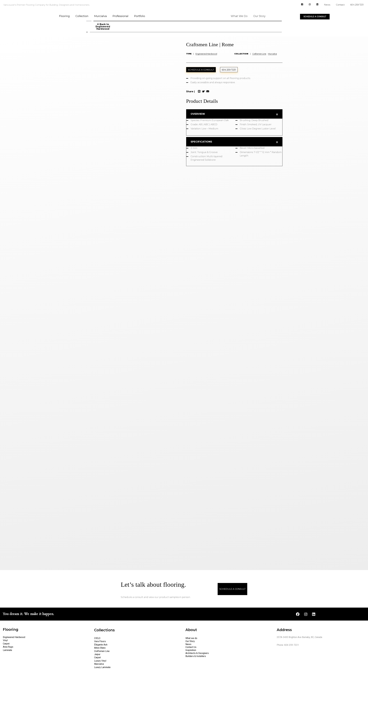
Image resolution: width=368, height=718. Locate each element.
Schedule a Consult (232, 589)
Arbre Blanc (100, 647)
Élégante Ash (100, 644)
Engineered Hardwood (206, 54)
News (327, 4)
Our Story (259, 16)
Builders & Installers (195, 656)
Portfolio (139, 16)
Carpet (6, 643)
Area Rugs (8, 646)
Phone (158, 33)
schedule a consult (201, 69)
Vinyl (5, 640)
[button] (315, 16)
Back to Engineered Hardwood (103, 26)
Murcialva (100, 16)
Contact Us (190, 647)
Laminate (7, 650)
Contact (340, 4)
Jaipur (97, 654)
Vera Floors (100, 641)
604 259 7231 (357, 4)
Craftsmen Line (259, 54)
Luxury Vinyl (100, 660)
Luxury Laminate (102, 667)
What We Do (239, 16)
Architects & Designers (197, 653)
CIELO (97, 638)
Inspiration (190, 650)
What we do (191, 638)
